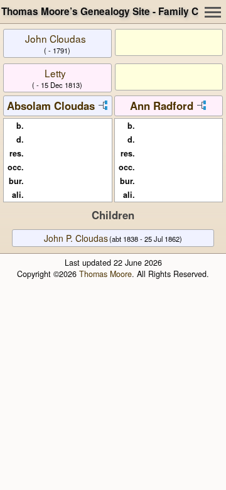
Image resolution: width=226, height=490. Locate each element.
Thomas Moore (105, 274)
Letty (55, 73)
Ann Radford (161, 105)
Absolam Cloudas (51, 105)
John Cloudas (55, 38)
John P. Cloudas (76, 238)
